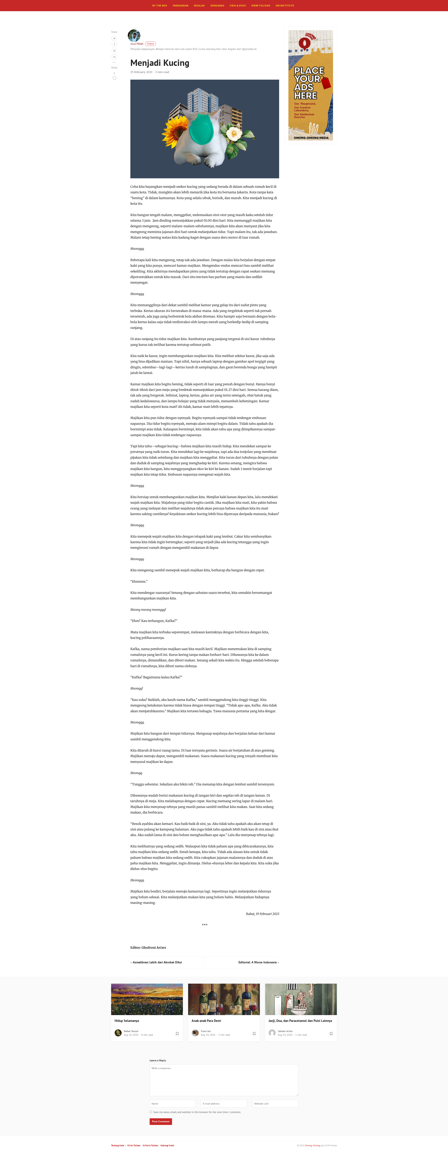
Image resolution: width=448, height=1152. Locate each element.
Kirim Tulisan (260, 5)
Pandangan (180, 5)
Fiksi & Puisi (238, 5)
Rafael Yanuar (131, 1031)
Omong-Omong (312, 1145)
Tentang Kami (117, 1145)
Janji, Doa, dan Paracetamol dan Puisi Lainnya (300, 1021)
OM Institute (285, 5)
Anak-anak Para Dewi (206, 1021)
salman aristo (285, 1031)
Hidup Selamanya (127, 1021)
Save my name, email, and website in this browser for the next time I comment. (197, 1112)
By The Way (159, 5)
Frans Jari (206, 1031)
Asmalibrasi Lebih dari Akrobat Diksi (157, 962)
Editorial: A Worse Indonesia (258, 962)
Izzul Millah (137, 43)
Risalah (199, 5)
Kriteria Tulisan (150, 1145)
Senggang (217, 5)
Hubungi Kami (167, 1145)
